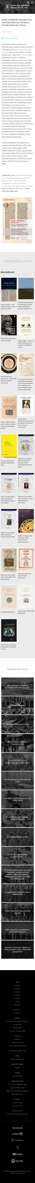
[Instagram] (17, 1140)
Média (17, 1001)
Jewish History (17, 1102)
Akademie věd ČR (17, 1111)
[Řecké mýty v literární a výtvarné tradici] (9, 336)
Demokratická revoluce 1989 (17, 724)
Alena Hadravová (7, 32)
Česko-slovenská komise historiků (17, 1114)
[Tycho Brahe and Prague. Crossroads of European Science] (9, 643)
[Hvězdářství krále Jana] (9, 610)
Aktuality (17, 985)
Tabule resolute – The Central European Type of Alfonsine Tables (9, 307)
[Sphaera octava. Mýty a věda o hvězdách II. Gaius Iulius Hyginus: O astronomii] (26, 494)
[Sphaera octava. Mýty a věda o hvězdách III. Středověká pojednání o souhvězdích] (9, 495)
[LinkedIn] (17, 1133)
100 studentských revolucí (17, 837)
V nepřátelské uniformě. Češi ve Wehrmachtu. (17, 893)
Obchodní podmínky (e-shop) (17, 1051)
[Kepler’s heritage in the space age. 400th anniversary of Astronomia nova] (26, 534)
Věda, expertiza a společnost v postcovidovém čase (17, 931)
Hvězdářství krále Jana (8, 612)
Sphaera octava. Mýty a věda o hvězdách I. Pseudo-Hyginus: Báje (8, 535)
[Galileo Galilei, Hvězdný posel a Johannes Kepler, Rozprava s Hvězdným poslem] (9, 420)
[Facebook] (17, 1127)
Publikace (17, 992)
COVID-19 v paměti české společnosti (17, 855)
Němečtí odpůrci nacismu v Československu (18, 743)
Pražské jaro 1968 (17, 705)
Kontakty (17, 1005)
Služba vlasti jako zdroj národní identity (18, 912)
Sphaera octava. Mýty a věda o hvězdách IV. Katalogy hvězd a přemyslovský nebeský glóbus (25, 463)
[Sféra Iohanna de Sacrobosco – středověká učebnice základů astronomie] (9, 375)
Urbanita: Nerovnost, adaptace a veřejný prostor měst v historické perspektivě (17, 949)
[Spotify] (17, 1161)
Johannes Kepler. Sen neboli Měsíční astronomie (24, 576)
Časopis (17, 995)
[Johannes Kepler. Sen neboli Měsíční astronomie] (26, 572)
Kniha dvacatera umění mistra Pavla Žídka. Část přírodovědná (8, 577)
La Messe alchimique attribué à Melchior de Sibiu (7, 463)
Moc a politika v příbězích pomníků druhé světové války (17, 687)
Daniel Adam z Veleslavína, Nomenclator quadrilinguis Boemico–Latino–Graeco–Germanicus (26, 423)
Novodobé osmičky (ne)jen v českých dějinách (17, 818)
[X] (17, 1147)
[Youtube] (17, 1154)
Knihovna (17, 998)
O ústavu (17, 989)
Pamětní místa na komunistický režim (17, 780)
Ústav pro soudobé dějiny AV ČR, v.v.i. (20, 1171)
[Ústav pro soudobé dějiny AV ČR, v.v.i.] (7, 7)
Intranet (17, 1013)
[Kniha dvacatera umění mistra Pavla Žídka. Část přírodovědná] (9, 573)
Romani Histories (17, 1106)
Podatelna (17, 1039)
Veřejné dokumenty (17, 1042)
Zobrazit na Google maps (17, 1031)
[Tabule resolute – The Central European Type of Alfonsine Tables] (9, 303)
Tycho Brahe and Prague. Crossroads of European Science (9, 647)
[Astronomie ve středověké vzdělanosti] (26, 609)
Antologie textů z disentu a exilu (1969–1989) (17, 799)
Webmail (17, 1010)
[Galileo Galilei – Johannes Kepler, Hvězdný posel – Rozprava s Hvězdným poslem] (26, 339)
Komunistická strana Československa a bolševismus (17, 762)
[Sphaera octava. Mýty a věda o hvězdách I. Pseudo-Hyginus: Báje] (9, 531)
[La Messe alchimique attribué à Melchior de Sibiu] (9, 459)
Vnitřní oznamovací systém (17, 1046)
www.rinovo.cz (20, 1173)
